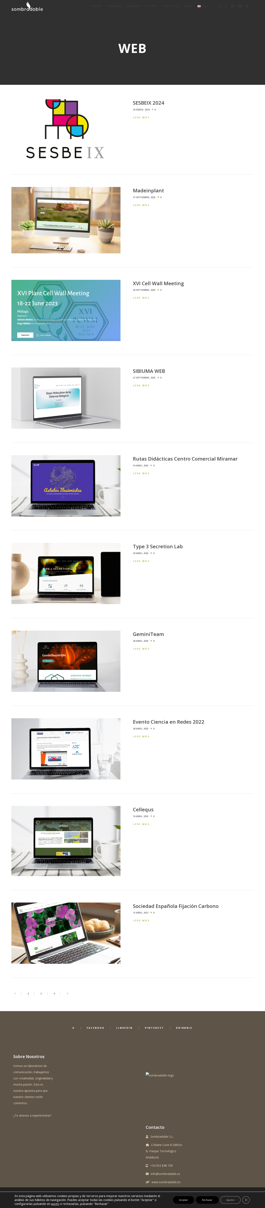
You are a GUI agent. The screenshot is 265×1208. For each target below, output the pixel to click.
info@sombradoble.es (165, 1174)
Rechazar (207, 1199)
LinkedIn (124, 1027)
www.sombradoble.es (166, 1182)
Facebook (95, 1027)
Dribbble (184, 1027)
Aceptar (183, 1199)
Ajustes (230, 1199)
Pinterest (154, 1027)
